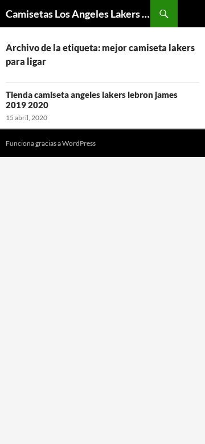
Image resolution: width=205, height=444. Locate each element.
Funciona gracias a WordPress (51, 143)
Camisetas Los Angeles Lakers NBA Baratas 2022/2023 (78, 13)
